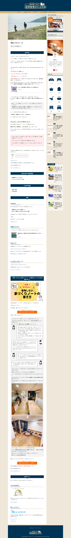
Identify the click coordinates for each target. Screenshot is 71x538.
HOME (19, 12)
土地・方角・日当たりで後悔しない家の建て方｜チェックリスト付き (58, 145)
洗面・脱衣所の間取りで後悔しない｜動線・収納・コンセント (58, 118)
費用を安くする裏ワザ (52, 12)
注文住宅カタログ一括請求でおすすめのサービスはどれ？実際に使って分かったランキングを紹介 (58, 188)
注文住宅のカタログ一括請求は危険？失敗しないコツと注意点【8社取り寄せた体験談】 (58, 205)
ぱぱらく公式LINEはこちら (15, 167)
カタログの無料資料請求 (44, 12)
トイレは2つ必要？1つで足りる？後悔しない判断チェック (58, 136)
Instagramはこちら (14, 160)
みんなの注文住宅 (14, 502)
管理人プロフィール (27, 12)
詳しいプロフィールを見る (15, 269)
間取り (35, 12)
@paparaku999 (22, 56)
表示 (20, 46)
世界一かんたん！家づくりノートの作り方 (26, 312)
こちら (17, 253)
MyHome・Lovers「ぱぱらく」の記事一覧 (18, 248)
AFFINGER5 (47, 536)
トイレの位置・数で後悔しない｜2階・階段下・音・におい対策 (58, 127)
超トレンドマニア (14, 518)
